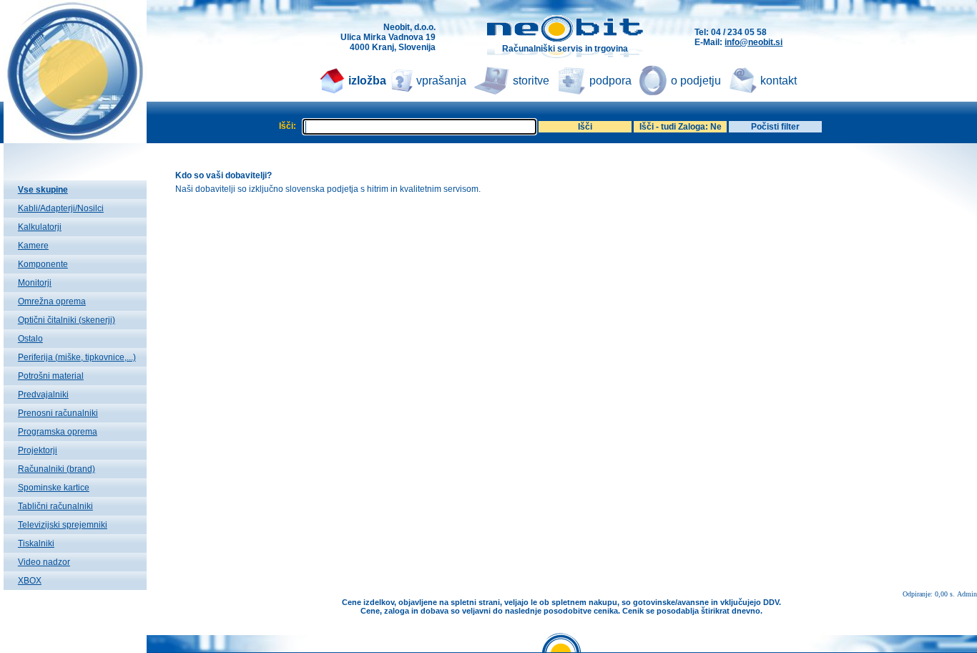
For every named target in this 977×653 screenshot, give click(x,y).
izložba (367, 80)
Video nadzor (44, 562)
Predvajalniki (43, 395)
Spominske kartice (53, 488)
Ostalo (30, 339)
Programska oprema (57, 432)
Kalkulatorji (40, 227)
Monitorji (34, 283)
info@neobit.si (753, 42)
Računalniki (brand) (56, 469)
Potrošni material (51, 376)
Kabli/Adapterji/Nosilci (61, 208)
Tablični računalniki (55, 506)
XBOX (29, 581)
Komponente (43, 264)
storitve (531, 80)
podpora (610, 80)
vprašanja (441, 80)
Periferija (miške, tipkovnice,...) (77, 357)
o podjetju (696, 80)
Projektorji (37, 450)
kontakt (778, 80)
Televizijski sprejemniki (62, 525)
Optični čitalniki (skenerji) (66, 320)
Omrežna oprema (52, 301)
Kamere (33, 246)
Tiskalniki (36, 543)
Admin (967, 594)
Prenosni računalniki (58, 413)
